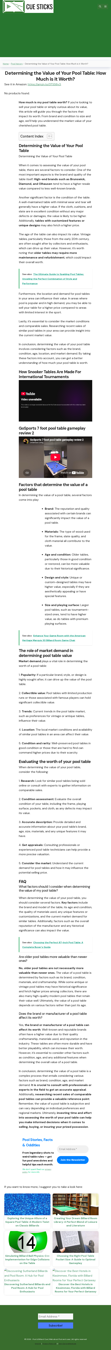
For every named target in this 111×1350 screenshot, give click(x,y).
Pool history (17, 64)
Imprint (38, 1343)
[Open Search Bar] (100, 6)
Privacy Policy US (49, 1343)
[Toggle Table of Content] (48, 136)
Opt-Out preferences (67, 1343)
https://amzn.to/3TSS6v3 (44, 84)
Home (6, 64)
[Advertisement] (55, 37)
